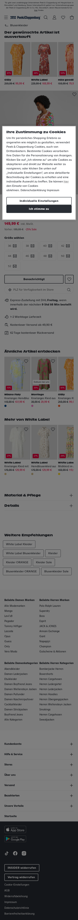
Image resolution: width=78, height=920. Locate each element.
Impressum (53, 190)
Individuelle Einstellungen (39, 200)
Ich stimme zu (39, 208)
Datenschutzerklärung (33, 190)
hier (66, 181)
